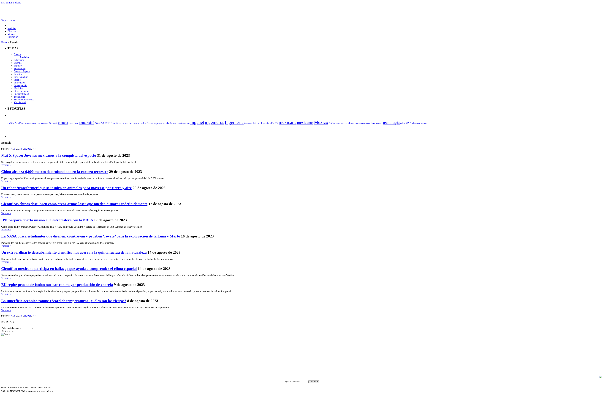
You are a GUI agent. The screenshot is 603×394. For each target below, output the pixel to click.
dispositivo (123, 123)
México (321, 122)
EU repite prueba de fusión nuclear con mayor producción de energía (57, 285)
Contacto (57, 391)
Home (4, 42)
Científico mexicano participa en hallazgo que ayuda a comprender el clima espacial (69, 269)
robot (343, 123)
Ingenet (17, 79)
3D (9, 123)
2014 (12, 123)
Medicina (24, 57)
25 (30, 148)
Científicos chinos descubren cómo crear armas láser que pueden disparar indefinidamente (74, 204)
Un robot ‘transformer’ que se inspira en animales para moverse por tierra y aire (66, 188)
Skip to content (8, 20)
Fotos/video (19, 68)
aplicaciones (36, 123)
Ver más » (6, 165)
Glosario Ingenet (22, 71)
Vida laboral (20, 102)
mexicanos (305, 123)
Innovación (19, 82)
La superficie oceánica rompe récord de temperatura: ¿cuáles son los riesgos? (63, 301)
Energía (18, 62)
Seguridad (354, 123)
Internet (257, 123)
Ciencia (17, 54)
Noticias (12, 28)
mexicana (287, 122)
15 (25, 148)
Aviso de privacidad (99, 391)
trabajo (402, 123)
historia (179, 123)
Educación (13, 37)
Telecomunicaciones (24, 99)
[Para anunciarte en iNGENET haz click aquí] (600, 377)
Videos (11, 34)
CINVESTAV (73, 123)
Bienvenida (53, 123)
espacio (158, 122)
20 (27, 148)
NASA (332, 123)
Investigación (20, 85)
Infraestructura (21, 77)
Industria (18, 74)
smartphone (370, 123)
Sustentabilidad (21, 94)
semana (361, 123)
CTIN (107, 123)
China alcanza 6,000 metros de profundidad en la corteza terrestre (54, 172)
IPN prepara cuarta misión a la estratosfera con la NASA (47, 220)
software (379, 123)
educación (133, 122)
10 (20, 148)
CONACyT (99, 123)
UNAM (410, 123)
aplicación (44, 123)
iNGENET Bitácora (11, 2)
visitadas (424, 123)
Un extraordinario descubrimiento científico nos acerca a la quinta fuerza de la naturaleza (74, 252)
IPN (276, 123)
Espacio (18, 65)
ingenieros (214, 122)
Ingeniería (234, 122)
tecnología (391, 122)
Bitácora (12, 31)
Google (173, 123)
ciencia (63, 123)
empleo (143, 123)
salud (347, 123)
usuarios (417, 123)
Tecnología (19, 96)
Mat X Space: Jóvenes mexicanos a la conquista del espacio (48, 155)
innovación (248, 123)
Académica (20, 123)
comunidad (86, 123)
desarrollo (114, 123)
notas (337, 123)
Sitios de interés (21, 91)
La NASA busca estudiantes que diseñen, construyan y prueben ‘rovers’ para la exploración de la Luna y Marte (90, 236)
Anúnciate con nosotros (75, 391)
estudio (166, 123)
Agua (28, 123)
